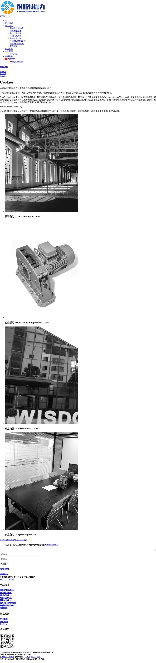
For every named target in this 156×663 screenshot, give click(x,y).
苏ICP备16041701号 (7, 657)
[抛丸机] (23, 14)
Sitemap (33, 657)
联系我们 (9, 56)
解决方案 (9, 49)
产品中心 (9, 26)
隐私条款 (3, 74)
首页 (7, 20)
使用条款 (3, 72)
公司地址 (4, 569)
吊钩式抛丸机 (15, 36)
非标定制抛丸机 (16, 28)
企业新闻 (9, 51)
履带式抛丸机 (15, 38)
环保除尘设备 (15, 31)
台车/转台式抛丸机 (18, 41)
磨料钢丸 (14, 46)
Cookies (2, 76)
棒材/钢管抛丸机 (17, 44)
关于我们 (9, 23)
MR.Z (28, 657)
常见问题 (14, 54)
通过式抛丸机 (15, 33)
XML (38, 657)
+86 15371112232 (52, 545)
